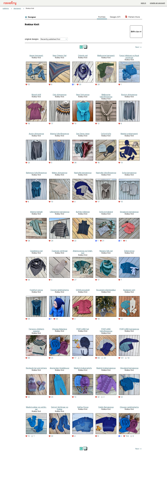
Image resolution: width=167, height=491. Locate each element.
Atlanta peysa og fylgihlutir (83, 252)
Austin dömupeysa (36, 134)
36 (75, 163)
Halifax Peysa (82, 407)
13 (122, 163)
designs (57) (115, 17)
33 (52, 436)
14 (99, 319)
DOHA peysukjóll (82, 290)
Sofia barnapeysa (129, 173)
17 (52, 124)
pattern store (134, 17)
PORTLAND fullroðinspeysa (106, 330)
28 (29, 241)
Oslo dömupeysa (59, 95)
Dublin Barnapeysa (106, 407)
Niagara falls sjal (106, 251)
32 (29, 397)
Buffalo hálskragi (83, 212)
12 (29, 84)
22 (75, 241)
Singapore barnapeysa (129, 212)
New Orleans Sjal (59, 55)
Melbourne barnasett (106, 55)
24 (52, 241)
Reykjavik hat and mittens (36, 368)
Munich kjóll (36, 95)
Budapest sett (129, 290)
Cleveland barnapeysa (129, 368)
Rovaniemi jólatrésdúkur (106, 290)
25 (29, 319)
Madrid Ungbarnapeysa (106, 368)
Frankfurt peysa (36, 290)
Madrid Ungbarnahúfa (83, 368)
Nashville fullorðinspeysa (106, 173)
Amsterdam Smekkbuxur (59, 368)
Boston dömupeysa (129, 95)
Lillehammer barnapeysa (59, 212)
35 (29, 280)
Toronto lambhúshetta (59, 290)
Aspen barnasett (36, 55)
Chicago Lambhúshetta (129, 407)
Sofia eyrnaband (106, 212)
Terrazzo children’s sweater (36, 330)
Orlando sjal (83, 55)
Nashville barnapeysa (82, 173)
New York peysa (82, 95)
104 (127, 436)
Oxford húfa (106, 134)
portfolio (102, 17)
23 (29, 163)
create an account (157, 3)
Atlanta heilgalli (36, 212)
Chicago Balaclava (59, 329)
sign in (143, 3)
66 (99, 358)
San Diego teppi (82, 134)
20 (80, 84)
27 (75, 280)
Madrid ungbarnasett (129, 134)
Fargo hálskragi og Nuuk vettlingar (129, 56)
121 (122, 358)
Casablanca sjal (36, 251)
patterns (6, 8)
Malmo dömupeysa (59, 173)
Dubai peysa (129, 251)
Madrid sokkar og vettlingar (36, 408)
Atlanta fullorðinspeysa (59, 134)
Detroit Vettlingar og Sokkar (59, 408)
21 (103, 241)
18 (29, 124)
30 (29, 358)
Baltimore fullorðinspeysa (36, 173)
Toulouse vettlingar (60, 251)
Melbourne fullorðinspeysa (106, 96)
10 (75, 124)
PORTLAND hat (83, 329)
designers (17, 8)
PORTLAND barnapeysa (129, 329)
